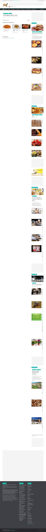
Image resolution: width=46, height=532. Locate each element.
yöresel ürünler (21, 517)
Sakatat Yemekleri (21, 502)
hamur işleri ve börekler (21, 492)
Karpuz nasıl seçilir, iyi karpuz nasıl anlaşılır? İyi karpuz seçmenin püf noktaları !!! (42, 323)
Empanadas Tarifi (42, 59)
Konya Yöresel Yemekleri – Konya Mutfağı (42, 423)
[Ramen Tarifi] (36, 89)
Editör (4, 16)
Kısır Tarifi (28, 20)
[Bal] (37, 110)
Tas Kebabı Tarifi (6, 29)
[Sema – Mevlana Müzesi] (37, 279)
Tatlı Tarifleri (21, 509)
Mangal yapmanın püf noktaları (22, 498)
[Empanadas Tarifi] (36, 62)
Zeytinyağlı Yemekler (22, 518)
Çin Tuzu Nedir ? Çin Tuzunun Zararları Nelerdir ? (42, 252)
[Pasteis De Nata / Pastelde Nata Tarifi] (36, 75)
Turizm (6, 9)
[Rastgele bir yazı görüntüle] (42, 9)
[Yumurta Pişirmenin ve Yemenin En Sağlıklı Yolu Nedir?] (37, 192)
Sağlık (9, 9)
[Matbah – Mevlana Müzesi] (36, 294)
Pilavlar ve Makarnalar (22, 501)
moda (25, 499)
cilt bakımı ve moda (24, 485)
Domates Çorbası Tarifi (25, 30)
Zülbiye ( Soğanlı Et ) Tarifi (16, 30)
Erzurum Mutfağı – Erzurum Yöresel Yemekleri (42, 406)
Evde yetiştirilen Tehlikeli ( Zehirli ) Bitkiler (42, 344)
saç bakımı (23, 503)
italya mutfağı (20, 494)
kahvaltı (20, 495)
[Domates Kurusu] (36, 144)
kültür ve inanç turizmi (22, 497)
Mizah (28, 501)
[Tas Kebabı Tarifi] (7, 24)
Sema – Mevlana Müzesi (37, 284)
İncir (42, 151)
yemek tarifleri (22, 514)
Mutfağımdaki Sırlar (42, 210)
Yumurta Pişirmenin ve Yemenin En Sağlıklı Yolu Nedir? (37, 199)
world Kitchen (21, 512)
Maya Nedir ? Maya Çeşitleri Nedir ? (42, 224)
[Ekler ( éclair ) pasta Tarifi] (37, 27)
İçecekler (29, 495)
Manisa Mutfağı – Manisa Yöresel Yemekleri (42, 388)
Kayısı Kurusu (42, 131)
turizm (20, 510)
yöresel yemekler (22, 515)
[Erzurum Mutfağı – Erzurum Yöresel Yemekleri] (37, 408)
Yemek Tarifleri (34, 9)
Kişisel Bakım (18, 9)
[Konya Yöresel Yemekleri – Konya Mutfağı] (36, 425)
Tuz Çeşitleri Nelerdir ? (42, 237)
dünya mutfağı (22, 486)
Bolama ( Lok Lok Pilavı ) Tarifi (16, 0)
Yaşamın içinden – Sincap (42, 305)
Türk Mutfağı (23, 9)
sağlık (20, 504)
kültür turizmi (22, 496)
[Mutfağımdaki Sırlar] (36, 213)
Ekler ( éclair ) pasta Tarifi (37, 33)
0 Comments (10, 16)
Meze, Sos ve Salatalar (6, 13)
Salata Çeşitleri (20, 503)
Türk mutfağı (21, 511)
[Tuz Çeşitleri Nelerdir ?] (36, 239)
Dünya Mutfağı (29, 489)
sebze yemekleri (22, 505)
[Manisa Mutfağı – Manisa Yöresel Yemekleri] (37, 390)
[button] (36, 9)
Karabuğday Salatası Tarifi (15, 16)
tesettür (25, 509)
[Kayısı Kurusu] (36, 134)
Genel (28, 492)
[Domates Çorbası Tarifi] (26, 24)
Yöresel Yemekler (28, 9)
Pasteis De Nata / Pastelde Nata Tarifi (42, 72)
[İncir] (36, 153)
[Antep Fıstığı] (36, 124)
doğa (19, 486)
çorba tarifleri (21, 519)
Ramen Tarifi (42, 86)
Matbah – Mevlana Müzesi (42, 292)
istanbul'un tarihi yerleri (21, 493)
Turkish (11, 6)
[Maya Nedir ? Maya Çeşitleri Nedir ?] (36, 226)
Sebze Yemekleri (30, 507)
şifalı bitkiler (20, 520)
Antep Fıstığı (42, 121)
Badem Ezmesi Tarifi (6, 20)
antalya (25, 484)
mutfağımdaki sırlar (21, 500)
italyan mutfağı (23, 494)
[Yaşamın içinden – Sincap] (36, 307)
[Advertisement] (26, 4)
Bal (32, 116)
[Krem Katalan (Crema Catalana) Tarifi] (36, 48)
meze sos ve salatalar (21, 499)
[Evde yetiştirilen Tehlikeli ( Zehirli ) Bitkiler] (36, 347)
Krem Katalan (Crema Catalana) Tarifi (42, 46)
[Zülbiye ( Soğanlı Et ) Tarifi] (16, 24)
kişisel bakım (23, 495)
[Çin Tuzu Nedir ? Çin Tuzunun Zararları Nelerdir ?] (36, 253)
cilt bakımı (20, 485)
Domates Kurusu (42, 142)
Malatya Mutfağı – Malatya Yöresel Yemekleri (35, 372)
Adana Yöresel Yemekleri (21, 484)
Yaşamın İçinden (30, 515)
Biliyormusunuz (13, 9)
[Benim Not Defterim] (3, 9)
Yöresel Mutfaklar (34, 369)
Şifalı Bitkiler (29, 509)
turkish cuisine (22, 510)
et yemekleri (21, 487)
